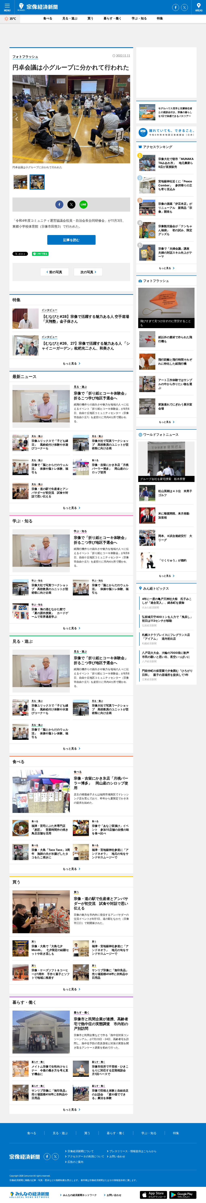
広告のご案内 (75, 1161)
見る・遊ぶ (69, 18)
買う (91, 18)
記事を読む (71, 240)
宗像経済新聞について (81, 1151)
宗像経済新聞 (38, 7)
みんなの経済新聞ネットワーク (29, 1195)
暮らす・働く (113, 18)
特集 (160, 18)
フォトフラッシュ (25, 57)
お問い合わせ (117, 1156)
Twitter (184, 7)
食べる (47, 18)
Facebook (175, 7)
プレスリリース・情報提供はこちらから (133, 1151)
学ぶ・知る (139, 18)
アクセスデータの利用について (86, 1156)
